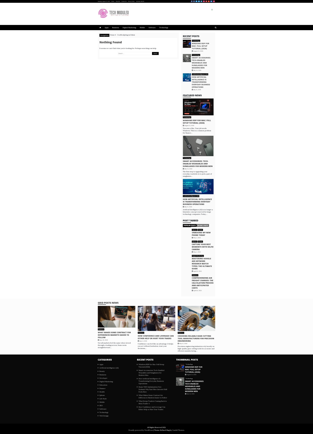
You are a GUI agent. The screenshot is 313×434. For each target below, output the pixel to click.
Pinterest (206, 1)
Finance (102, 388)
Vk (211, 1)
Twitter (196, 1)
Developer (103, 378)
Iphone (194, 230)
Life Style (103, 399)
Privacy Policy (131, 1)
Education (103, 385)
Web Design (103, 416)
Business (115, 27)
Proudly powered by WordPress (141, 430)
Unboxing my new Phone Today (201, 233)
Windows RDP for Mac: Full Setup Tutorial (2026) (200, 46)
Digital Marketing (129, 27)
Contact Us (124, 1)
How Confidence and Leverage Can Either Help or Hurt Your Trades (156, 337)
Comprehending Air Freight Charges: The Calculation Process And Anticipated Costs (202, 283)
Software (152, 27)
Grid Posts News (108, 302)
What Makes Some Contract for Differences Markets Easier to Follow (114, 335)
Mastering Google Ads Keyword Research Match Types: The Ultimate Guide (202, 263)
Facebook (192, 1)
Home (112, 1)
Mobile (142, 27)
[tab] (190, 225)
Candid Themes (178, 430)
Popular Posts (190, 225)
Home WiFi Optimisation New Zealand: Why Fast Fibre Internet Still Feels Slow (153, 389)
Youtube (209, 1)
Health (102, 392)
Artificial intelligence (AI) (200, 74)
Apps (106, 27)
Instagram (204, 1)
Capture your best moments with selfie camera (202, 247)
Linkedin (201, 1)
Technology (163, 27)
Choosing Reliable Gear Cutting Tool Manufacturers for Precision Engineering (196, 338)
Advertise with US (140, 1)
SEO (101, 405)
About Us (118, 1)
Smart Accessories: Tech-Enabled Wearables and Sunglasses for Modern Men (201, 62)
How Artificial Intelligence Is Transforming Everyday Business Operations (201, 82)
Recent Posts (202, 225)
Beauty (102, 371)
